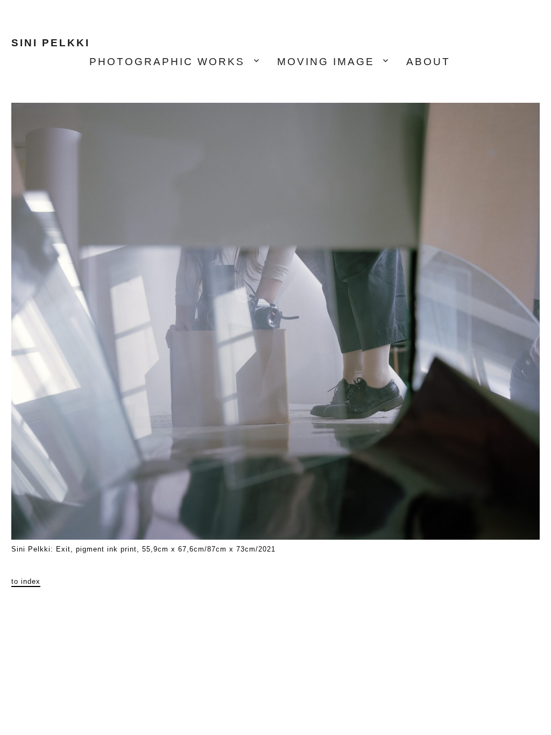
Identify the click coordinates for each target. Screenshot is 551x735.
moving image (326, 61)
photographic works (167, 61)
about (428, 61)
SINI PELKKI (50, 42)
